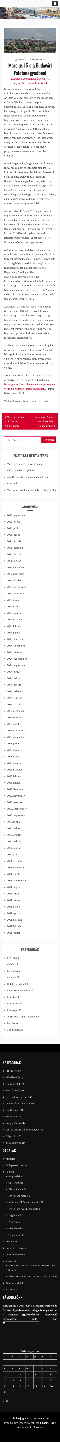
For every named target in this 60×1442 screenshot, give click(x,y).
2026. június (14, 528)
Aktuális (10, 1158)
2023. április (14, 763)
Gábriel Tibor (38, 59)
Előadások (16, 78)
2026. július (13, 521)
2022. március (15, 841)
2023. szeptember (16, 730)
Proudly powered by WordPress (21, 1422)
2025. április (14, 613)
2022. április (14, 835)
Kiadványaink (16, 1228)
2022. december (15, 789)
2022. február (14, 848)
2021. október (14, 874)
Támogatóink (16, 1235)
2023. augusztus (16, 737)
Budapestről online (16, 1165)
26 (20, 1386)
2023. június (13, 750)
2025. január (13, 632)
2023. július (13, 743)
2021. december (15, 861)
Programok (14, 1222)
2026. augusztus (16, 515)
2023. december (15, 711)
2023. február (14, 776)
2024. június (14, 671)
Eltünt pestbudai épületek (21, 470)
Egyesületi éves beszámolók (24, 1209)
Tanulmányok (15, 1029)
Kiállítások (41, 83)
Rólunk (10, 1171)
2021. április (14, 913)
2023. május (13, 756)
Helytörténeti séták (23, 83)
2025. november (15, 574)
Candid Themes (34, 1427)
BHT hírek (13, 958)
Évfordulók (43, 78)
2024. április (14, 684)
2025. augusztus (16, 593)
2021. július (13, 893)
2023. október (14, 724)
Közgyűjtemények (16, 1248)
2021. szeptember (16, 880)
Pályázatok (13, 1023)
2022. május (13, 828)
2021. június (13, 900)
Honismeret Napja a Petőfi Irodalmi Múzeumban (44, 421)
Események (29, 78)
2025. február (14, 626)
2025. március (14, 619)
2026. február (14, 554)
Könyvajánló (14, 1010)
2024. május (13, 678)
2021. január (13, 932)
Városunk (11, 1261)
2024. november (16, 645)
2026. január (14, 560)
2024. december (16, 639)
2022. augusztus (16, 815)
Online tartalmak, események (23, 1016)
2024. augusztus (16, 665)
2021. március (14, 919)
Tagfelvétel (14, 1215)
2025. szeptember (16, 587)
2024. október (14, 652)
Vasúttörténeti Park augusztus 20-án (27, 477)
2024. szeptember (17, 658)
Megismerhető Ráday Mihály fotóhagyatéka (31, 490)
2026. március (15, 547)
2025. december (15, 567)
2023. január (13, 782)
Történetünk (15, 1182)
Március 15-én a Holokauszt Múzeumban (14, 421)
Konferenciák (14, 1003)
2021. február (14, 926)
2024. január (14, 704)
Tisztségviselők (17, 1189)
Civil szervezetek (15, 1254)
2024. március (15, 691)
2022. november (16, 795)
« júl (5, 1401)
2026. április (14, 541)
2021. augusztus (15, 887)
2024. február (14, 697)
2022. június (14, 821)
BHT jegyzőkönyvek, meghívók (26, 1202)
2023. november (15, 717)
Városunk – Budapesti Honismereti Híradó (32, 1276)
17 (5, 1380)
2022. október (14, 802)
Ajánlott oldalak (15, 1283)
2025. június (13, 600)
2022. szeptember (17, 808)
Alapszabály (15, 1176)
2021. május (13, 906)
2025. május (13, 606)
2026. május (13, 534)
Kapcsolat (11, 1289)
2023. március (14, 769)
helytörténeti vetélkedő (20, 990)
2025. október (14, 580)
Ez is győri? (13, 483)
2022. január (14, 854)
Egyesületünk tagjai (19, 1195)
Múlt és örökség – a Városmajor (25, 464)
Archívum (11, 1241)
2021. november (15, 867)
